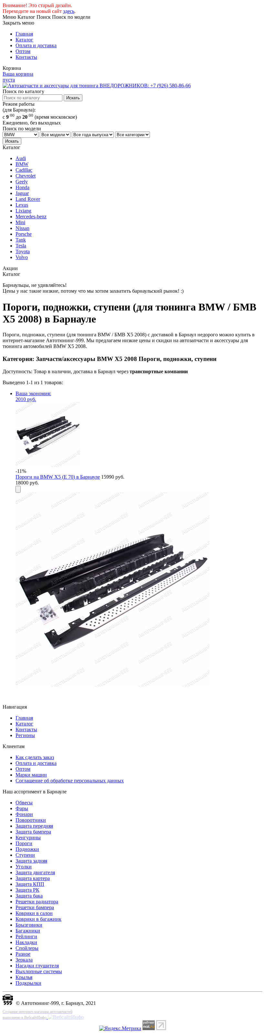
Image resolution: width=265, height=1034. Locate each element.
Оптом (23, 51)
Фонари (24, 814)
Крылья (24, 977)
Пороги (24, 843)
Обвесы (24, 802)
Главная (24, 34)
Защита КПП (30, 884)
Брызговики (29, 925)
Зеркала (24, 960)
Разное (23, 954)
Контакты (26, 57)
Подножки (27, 849)
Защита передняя (34, 826)
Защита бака (29, 895)
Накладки (26, 942)
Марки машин (31, 775)
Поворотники (31, 820)
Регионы (25, 735)
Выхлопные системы (39, 971)
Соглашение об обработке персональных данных (70, 780)
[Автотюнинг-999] (8, 1003)
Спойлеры (27, 948)
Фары (22, 808)
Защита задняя (31, 861)
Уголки (24, 866)
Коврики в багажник (38, 919)
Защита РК (27, 890)
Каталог (24, 39)
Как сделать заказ (35, 757)
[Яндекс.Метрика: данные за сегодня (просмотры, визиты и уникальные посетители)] (120, 1028)
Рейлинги (26, 936)
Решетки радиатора (37, 901)
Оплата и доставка (36, 45)
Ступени (25, 855)
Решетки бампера (35, 907)
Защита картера (33, 878)
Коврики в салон (34, 913)
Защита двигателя (35, 872)
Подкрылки (28, 983)
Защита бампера (33, 831)
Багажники (28, 930)
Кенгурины (28, 837)
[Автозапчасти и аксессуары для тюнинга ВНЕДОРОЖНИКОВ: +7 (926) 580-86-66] (97, 85)
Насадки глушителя (37, 965)
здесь (68, 11)
